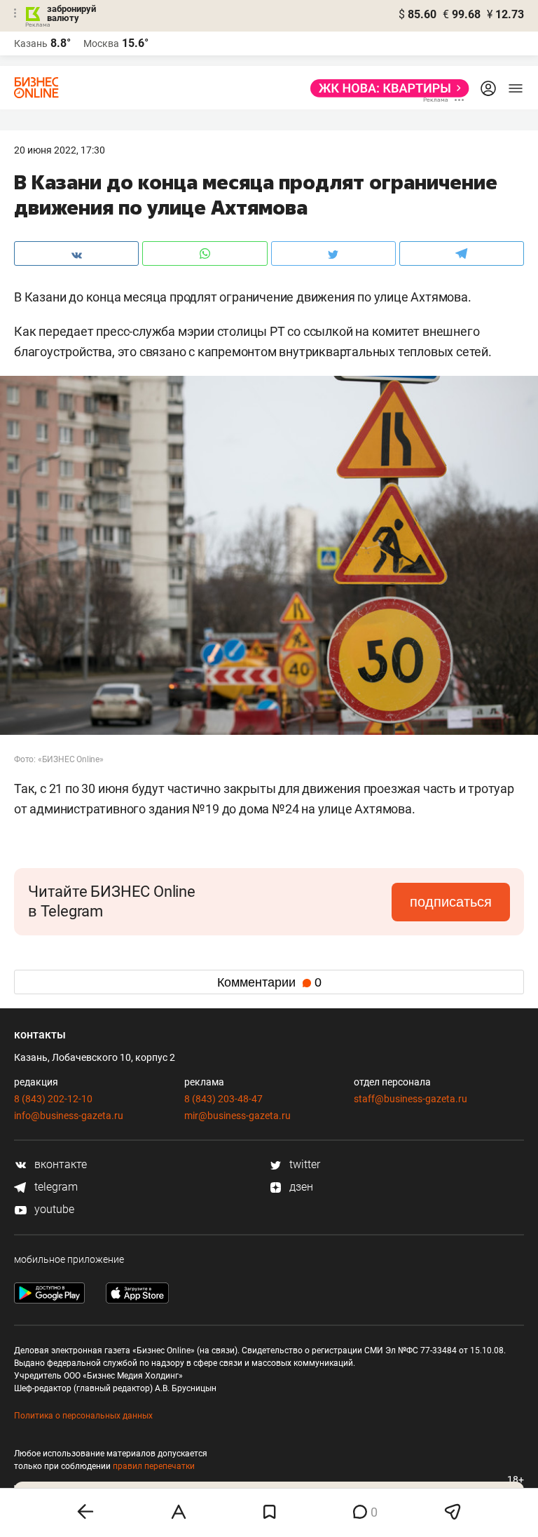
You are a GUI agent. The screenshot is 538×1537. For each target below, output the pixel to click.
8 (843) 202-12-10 (53, 1098)
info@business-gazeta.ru (68, 1115)
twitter (303, 1164)
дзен (300, 1186)
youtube (53, 1209)
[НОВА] (385, 88)
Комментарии (269, 982)
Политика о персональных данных (83, 1416)
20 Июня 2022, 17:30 (59, 150)
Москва (101, 43)
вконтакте (59, 1164)
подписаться (451, 901)
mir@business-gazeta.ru (237, 1115)
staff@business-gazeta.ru (410, 1098)
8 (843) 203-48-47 (223, 1098)
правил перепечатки (154, 1466)
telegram (55, 1186)
